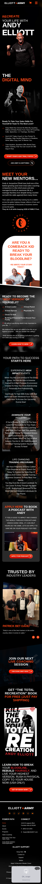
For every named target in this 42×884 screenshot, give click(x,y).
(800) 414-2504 (27, 829)
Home (4, 823)
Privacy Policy (10, 872)
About (4, 826)
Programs (5, 832)
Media (21, 860)
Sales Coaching (7, 835)
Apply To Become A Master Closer (21, 863)
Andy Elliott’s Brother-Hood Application (8, 842)
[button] (36, 3)
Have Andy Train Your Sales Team (8, 838)
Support (21, 857)
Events (4, 829)
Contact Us (21, 854)
